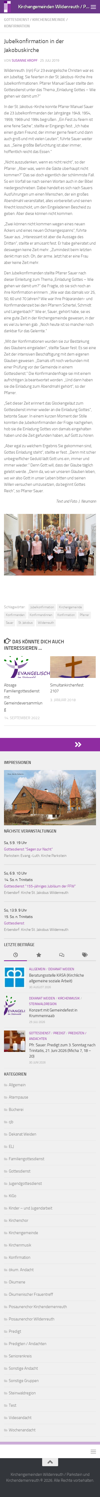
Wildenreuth (46, 623)
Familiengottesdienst (26, 1158)
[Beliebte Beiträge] (38, 955)
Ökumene (17, 1282)
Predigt (59, 1033)
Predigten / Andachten (27, 1343)
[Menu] (93, 6)
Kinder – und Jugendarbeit (30, 1208)
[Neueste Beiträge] (15, 955)
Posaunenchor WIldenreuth (31, 1319)
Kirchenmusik (69, 998)
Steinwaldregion (43, 1004)
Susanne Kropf (25, 60)
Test (12, 1405)
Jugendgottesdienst (25, 1183)
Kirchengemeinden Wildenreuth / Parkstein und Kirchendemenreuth (54, 6)
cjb (11, 1121)
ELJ (11, 1146)
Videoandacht (20, 1417)
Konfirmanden (15, 615)
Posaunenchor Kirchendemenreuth (38, 1306)
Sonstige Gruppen (24, 1380)
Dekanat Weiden (61, 969)
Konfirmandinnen (41, 615)
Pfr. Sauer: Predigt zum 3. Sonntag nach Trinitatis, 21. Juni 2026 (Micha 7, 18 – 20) (62, 1051)
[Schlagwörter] (84, 955)
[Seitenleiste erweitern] (50, 744)
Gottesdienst (16, 19)
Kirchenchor (18, 1220)
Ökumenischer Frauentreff (31, 1294)
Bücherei (16, 1109)
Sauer (9, 623)
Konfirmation (17, 26)
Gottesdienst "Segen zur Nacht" (28, 849)
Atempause (18, 1097)
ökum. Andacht (21, 1269)
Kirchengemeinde (48, 19)
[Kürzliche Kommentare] (61, 955)
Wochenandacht (22, 1430)
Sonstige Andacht (23, 1368)
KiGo (12, 1195)
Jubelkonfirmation (42, 607)
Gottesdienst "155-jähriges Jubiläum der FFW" (40, 886)
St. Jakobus (25, 623)
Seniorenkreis (20, 1356)
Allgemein (37, 969)
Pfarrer (84, 615)
